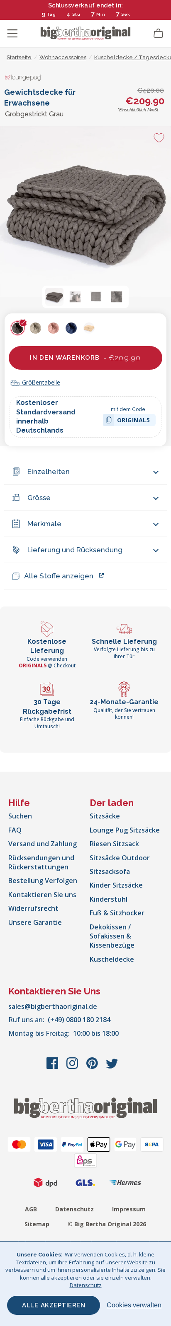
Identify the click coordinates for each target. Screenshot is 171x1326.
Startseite (19, 57)
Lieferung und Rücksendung (74, 550)
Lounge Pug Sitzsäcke (125, 830)
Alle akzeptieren (53, 1305)
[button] (54, 296)
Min (100, 14)
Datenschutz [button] (86, 1285)
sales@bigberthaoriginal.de (52, 1006)
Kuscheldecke (112, 959)
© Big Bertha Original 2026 (107, 1224)
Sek (125, 14)
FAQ (15, 830)
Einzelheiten (48, 471)
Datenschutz (74, 1209)
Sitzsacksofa (110, 871)
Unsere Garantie (35, 922)
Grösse (39, 497)
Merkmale (44, 524)
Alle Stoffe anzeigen (58, 576)
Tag (51, 14)
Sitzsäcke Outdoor (120, 857)
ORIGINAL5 (133, 421)
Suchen (20, 816)
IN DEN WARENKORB (85, 358)
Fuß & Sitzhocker (117, 912)
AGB (31, 1209)
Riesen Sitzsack (114, 843)
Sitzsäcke (105, 816)
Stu (76, 14)
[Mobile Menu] (12, 33)
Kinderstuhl (108, 899)
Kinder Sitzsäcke (116, 885)
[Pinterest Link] (93, 1067)
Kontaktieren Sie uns (42, 894)
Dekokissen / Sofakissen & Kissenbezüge (112, 936)
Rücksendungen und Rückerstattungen (41, 862)
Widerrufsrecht (33, 908)
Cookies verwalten (134, 1305)
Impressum (129, 1209)
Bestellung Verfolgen (42, 880)
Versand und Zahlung (42, 843)
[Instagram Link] (73, 1067)
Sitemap (36, 1224)
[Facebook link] (53, 1067)
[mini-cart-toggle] (158, 33)
